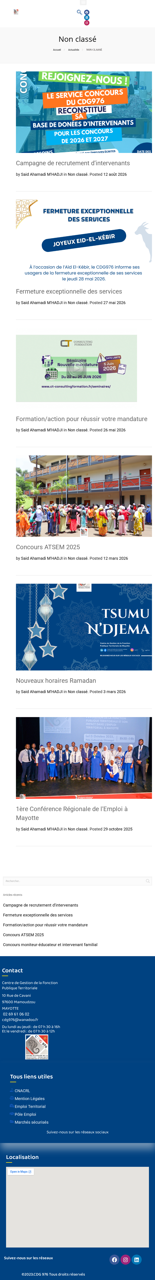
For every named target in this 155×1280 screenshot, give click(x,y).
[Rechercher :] (77, 881)
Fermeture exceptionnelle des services (69, 291)
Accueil (57, 49)
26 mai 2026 (114, 430)
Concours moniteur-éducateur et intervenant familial (50, 944)
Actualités (73, 49)
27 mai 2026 (114, 302)
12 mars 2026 (115, 558)
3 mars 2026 (114, 691)
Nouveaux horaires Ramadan (56, 680)
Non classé (78, 174)
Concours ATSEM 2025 (48, 547)
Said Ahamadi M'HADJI (42, 174)
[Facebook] (86, 12)
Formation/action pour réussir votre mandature (81, 419)
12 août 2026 (115, 174)
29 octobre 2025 (117, 829)
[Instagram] (86, 22)
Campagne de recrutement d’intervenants (73, 163)
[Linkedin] (86, 17)
